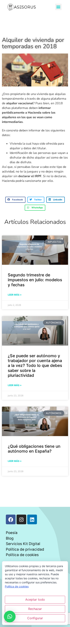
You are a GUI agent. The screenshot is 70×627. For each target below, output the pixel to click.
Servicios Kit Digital (23, 544)
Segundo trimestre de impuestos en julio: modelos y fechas (35, 280)
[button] (58, 7)
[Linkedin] (32, 519)
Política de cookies (22, 555)
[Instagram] (21, 519)
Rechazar (35, 609)
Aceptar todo (35, 599)
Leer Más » (15, 294)
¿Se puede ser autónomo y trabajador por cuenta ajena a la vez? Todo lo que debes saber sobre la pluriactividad (35, 365)
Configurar (35, 618)
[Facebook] (11, 519)
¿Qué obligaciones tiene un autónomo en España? (34, 449)
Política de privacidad (25, 549)
